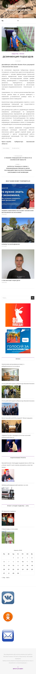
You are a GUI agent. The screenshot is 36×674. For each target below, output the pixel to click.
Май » (8, 577)
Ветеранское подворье (9, 511)
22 (13, 569)
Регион (22, 53)
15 (13, 565)
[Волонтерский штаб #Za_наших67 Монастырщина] (11, 426)
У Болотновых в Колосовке (10, 529)
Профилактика (15, 148)
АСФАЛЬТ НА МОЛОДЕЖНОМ (11, 244)
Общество (15, 53)
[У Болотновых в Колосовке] (8, 537)
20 (4, 569)
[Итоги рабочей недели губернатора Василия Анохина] (11, 391)
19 (32, 565)
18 (27, 565)
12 (32, 561)
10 (22, 561)
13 (4, 565)
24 (22, 569)
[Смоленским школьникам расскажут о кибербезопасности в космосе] (10, 374)
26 (32, 569)
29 (13, 573)
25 (27, 569)
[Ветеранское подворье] (8, 519)
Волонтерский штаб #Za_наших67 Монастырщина (17, 418)
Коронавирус (6, 148)
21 (8, 569)
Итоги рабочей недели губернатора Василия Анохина (18, 383)
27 (4, 573)
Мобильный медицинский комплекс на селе (15, 485)
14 (8, 565)
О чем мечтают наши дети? (11, 280)
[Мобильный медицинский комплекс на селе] (8, 493)
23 (18, 569)
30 (18, 573)
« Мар (3, 577)
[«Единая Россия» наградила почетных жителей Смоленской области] (11, 445)
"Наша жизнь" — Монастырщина (18, 8)
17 (22, 565)
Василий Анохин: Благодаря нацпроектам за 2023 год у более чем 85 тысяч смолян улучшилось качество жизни (18, 465)
